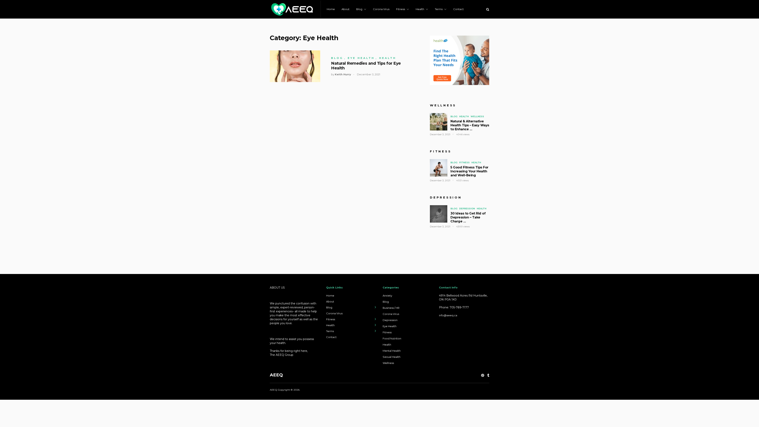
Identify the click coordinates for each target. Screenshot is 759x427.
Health (420, 9)
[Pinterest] (482, 375)
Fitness (400, 9)
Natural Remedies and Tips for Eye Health (366, 65)
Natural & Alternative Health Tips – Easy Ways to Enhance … (469, 125)
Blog (359, 9)
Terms (439, 9)
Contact (458, 9)
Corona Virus (381, 9)
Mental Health (392, 350)
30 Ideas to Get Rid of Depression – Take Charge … (467, 217)
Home (331, 9)
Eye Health (361, 58)
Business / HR (391, 307)
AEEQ (276, 375)
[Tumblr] (488, 375)
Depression (467, 208)
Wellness (477, 116)
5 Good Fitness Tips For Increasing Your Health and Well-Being (469, 171)
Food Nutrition (392, 338)
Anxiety (387, 295)
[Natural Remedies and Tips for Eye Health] (295, 66)
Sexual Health (391, 356)
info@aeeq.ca (448, 315)
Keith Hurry (343, 74)
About (345, 9)
